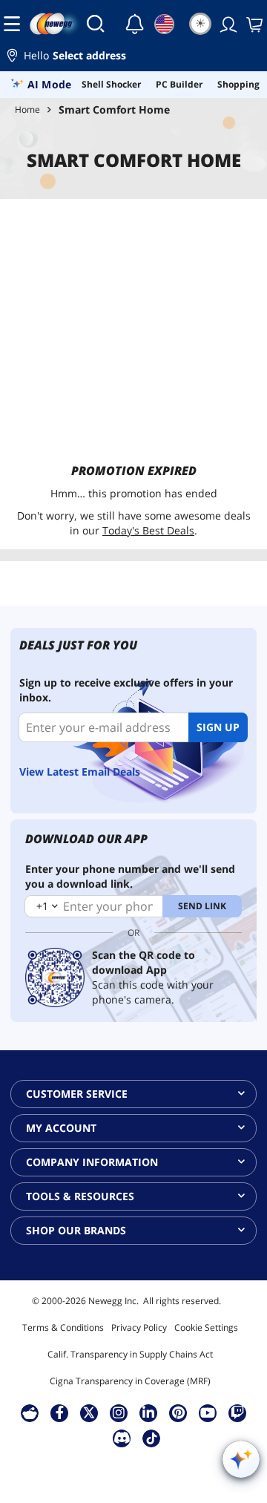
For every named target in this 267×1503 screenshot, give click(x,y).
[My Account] (227, 24)
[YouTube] (207, 1412)
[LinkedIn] (148, 1412)
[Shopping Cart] (253, 24)
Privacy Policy (139, 1327)
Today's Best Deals (148, 530)
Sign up (218, 727)
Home (27, 109)
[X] (89, 1412)
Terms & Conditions (63, 1327)
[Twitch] (237, 1412)
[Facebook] (60, 1412)
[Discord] (122, 1437)
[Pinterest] (178, 1412)
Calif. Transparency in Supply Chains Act (130, 1354)
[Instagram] (119, 1412)
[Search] (96, 23)
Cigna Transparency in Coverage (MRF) (130, 1381)
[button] (133, 57)
